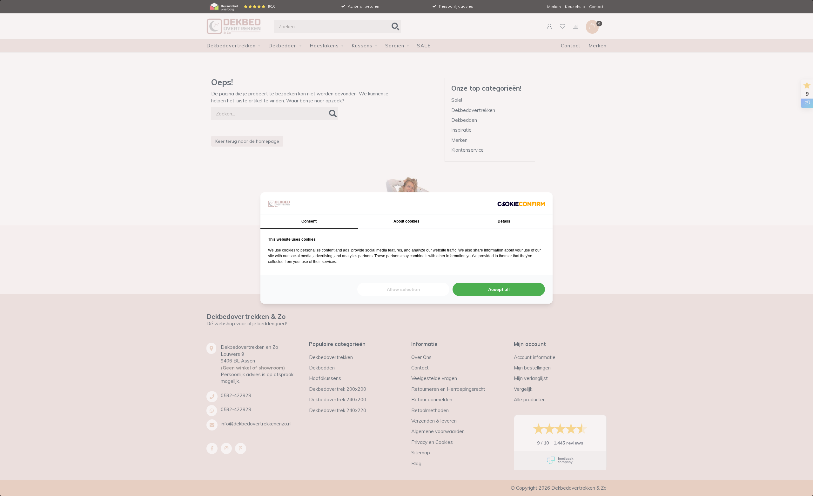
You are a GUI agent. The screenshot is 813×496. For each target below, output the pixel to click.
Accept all (499, 289)
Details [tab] (504, 221)
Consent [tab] (309, 221)
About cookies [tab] (406, 221)
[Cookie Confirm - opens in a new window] (521, 203)
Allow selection (403, 289)
